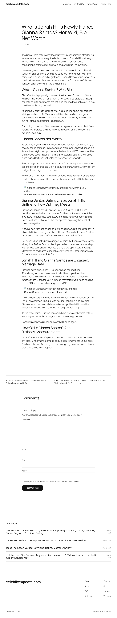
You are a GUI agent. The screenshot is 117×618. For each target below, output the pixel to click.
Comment (26, 420)
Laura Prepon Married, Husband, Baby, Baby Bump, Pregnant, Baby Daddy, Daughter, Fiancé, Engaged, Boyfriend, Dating (50, 532)
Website (24, 471)
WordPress (107, 611)
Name (24, 449)
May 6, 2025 (108, 532)
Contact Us (79, 4)
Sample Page (105, 4)
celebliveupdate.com (17, 3)
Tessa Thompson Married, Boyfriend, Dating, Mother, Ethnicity (39, 548)
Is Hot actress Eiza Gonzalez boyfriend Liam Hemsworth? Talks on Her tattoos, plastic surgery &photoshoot (51, 556)
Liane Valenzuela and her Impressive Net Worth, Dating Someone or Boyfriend (47, 540)
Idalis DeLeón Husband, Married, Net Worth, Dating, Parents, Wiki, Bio (26, 381)
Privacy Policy (92, 4)
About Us (67, 4)
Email (24, 460)
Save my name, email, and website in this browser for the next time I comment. (51, 481)
